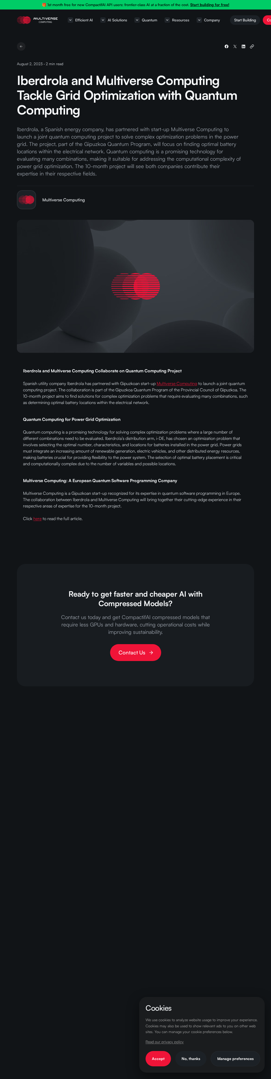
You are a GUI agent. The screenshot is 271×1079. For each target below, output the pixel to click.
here (37, 518)
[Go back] (21, 46)
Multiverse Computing (177, 383)
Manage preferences (235, 1058)
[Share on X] (235, 46)
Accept (158, 1058)
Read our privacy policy (165, 1041)
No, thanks (191, 1058)
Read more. (214, 5)
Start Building (245, 20)
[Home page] (37, 20)
